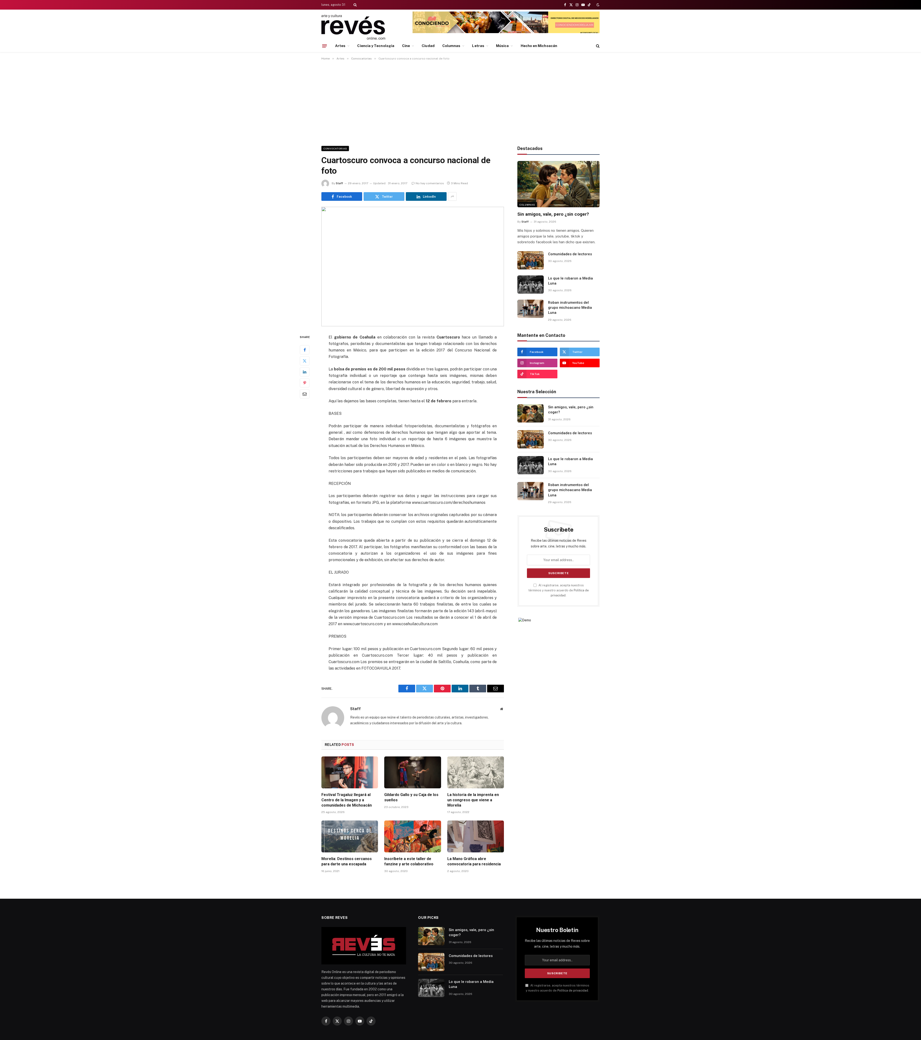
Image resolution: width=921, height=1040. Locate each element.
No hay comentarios (430, 183)
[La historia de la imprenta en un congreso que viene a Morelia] (475, 772)
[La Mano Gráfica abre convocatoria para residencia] (475, 836)
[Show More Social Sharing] (452, 196)
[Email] (304, 393)
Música (502, 46)
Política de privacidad (572, 990)
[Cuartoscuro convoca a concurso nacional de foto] (412, 266)
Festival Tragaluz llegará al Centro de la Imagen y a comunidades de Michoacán (346, 800)
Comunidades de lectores (570, 254)
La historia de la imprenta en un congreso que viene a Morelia (473, 800)
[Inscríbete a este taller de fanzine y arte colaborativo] (412, 836)
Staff (339, 183)
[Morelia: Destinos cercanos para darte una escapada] (349, 836)
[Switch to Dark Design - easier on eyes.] (597, 4)
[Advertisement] (460, 102)
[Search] (355, 5)
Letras (478, 46)
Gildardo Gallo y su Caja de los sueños (411, 797)
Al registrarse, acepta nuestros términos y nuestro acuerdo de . (558, 590)
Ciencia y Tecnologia (375, 46)
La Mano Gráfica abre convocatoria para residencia (474, 861)
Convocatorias (335, 148)
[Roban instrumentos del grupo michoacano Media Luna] (530, 309)
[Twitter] (304, 360)
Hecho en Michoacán (539, 46)
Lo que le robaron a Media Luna (570, 280)
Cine (406, 46)
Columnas (451, 46)
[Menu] (324, 46)
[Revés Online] (353, 27)
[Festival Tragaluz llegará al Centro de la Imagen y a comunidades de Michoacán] (349, 772)
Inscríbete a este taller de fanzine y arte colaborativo (409, 861)
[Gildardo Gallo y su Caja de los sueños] (412, 772)
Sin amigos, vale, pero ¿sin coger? (553, 214)
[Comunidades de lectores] (530, 260)
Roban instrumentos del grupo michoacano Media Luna (570, 307)
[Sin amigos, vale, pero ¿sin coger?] (558, 184)
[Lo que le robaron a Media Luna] (530, 284)
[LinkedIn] (304, 371)
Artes (340, 46)
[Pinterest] (304, 382)
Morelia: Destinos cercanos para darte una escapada (346, 861)
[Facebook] (304, 349)
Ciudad (428, 46)
